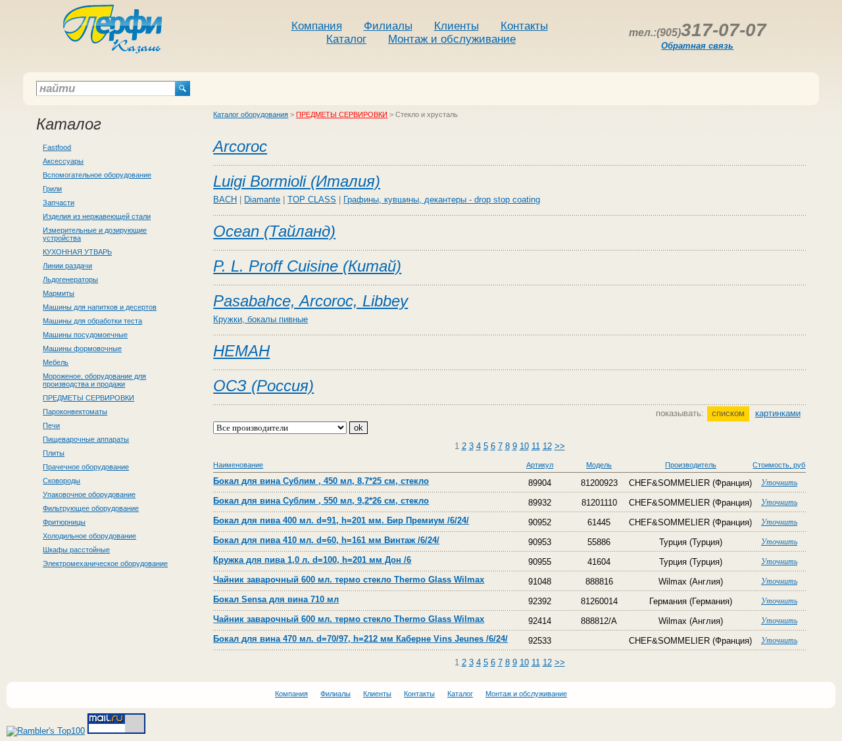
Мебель (55, 362)
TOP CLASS (311, 199)
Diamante (262, 199)
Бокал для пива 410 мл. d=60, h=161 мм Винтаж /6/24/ (326, 540)
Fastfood (57, 147)
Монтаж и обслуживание (452, 39)
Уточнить (779, 482)
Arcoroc (240, 146)
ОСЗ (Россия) (263, 385)
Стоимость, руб (779, 465)
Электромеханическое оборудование (105, 563)
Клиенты (456, 26)
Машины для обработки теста (92, 321)
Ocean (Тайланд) (274, 231)
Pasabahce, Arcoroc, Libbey (310, 301)
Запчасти (58, 202)
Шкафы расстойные (76, 550)
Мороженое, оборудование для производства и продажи (94, 380)
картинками (778, 413)
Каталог (346, 39)
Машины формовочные (82, 348)
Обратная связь (697, 46)
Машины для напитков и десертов (100, 307)
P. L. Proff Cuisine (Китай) (307, 266)
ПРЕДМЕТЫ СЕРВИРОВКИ (88, 398)
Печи (51, 425)
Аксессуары (63, 161)
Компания (316, 26)
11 (536, 446)
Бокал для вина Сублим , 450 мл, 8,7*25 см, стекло (321, 481)
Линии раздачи (67, 266)
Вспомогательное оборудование (97, 175)
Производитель (690, 465)
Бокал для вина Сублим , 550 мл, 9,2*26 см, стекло (321, 501)
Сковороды (61, 481)
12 (547, 446)
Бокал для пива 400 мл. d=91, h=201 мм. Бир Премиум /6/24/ (341, 520)
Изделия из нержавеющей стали (97, 216)
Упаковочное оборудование (89, 494)
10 (524, 446)
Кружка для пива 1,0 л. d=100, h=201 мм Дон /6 (312, 560)
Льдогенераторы (70, 279)
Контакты (524, 26)
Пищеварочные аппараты (86, 439)
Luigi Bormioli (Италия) (296, 181)
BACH (225, 199)
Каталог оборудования (250, 114)
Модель (599, 465)
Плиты (53, 453)
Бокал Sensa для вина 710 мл (276, 599)
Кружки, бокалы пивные (260, 319)
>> (560, 446)
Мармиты (58, 293)
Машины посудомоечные (85, 335)
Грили (52, 189)
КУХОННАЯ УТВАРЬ (77, 252)
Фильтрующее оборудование (91, 508)
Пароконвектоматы (75, 412)
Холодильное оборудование (89, 536)
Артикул (539, 465)
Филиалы (388, 26)
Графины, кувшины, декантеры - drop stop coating (441, 199)
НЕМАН (241, 351)
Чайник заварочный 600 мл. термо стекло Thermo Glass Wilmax (348, 580)
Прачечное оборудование (86, 467)
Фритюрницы (64, 522)
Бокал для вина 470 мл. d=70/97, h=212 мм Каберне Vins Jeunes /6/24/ (360, 639)
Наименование (238, 465)
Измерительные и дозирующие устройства (95, 234)
